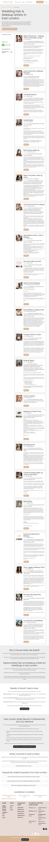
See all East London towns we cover (23, 766)
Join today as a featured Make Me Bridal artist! (24, 746)
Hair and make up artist (32, 261)
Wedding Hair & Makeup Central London (9, 796)
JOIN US (11, 806)
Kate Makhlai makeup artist (33, 310)
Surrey (32, 807)
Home (3, 7)
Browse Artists (18, 2)
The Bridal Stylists (29, 94)
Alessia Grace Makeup (31, 283)
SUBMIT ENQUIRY (4, 806)
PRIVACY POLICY (21, 811)
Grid (6, 44)
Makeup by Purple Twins (32, 411)
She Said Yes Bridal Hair (32, 595)
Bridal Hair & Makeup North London (24, 796)
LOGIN (3, 817)
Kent (41, 821)
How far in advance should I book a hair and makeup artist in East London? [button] (24, 776)
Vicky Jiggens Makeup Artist (33, 567)
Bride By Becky (28, 360)
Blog (23, 2)
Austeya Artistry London (32, 334)
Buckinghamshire (42, 815)
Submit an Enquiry (24, 708)
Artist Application (28, 2)
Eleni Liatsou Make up (31, 150)
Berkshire (33, 811)
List (3, 44)
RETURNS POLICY (21, 815)
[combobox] (7, 38)
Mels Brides (27, 501)
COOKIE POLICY (21, 813)
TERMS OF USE (21, 809)
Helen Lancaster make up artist (32, 176)
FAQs (3, 815)
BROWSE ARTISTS (4, 809)
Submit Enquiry (40, 2)
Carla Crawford (29, 396)
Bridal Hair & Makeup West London (8, 798)
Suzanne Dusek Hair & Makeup (31, 535)
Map (9, 44)
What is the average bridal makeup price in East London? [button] (23, 785)
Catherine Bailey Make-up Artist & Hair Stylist (33, 474)
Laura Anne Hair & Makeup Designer (33, 72)
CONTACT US (20, 817)
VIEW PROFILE (26, 65)
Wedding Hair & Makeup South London (40, 796)
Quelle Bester (28, 120)
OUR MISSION (20, 807)
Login (46, 2)
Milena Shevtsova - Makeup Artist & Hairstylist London (33, 37)
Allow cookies (25, 839)
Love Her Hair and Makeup (33, 621)
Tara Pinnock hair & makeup (34, 204)
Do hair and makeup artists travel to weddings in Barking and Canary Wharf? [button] (23, 781)
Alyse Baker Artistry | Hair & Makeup (33, 236)
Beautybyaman (29, 445)
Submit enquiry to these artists (9, 29)
